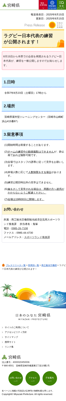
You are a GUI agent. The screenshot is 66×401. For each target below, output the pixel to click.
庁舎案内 (50, 378)
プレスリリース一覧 (16, 265)
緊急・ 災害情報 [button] (43, 4)
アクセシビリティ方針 (16, 332)
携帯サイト (10, 342)
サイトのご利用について (17, 327)
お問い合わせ (16, 378)
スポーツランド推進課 (37, 237)
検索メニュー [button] (60, 7)
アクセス (33, 378)
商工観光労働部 (49, 265)
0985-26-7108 (19, 228)
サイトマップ (11, 337)
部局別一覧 (33, 265)
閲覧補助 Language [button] (52, 7)
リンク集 (9, 347)
